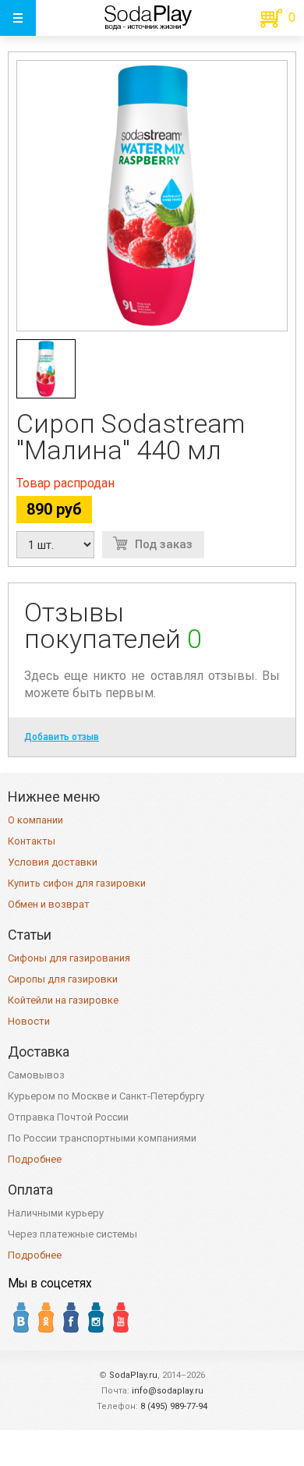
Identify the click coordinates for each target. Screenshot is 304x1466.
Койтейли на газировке (63, 1000)
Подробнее (35, 1159)
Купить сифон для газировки (77, 883)
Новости (29, 1021)
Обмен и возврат (49, 904)
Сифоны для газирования (69, 958)
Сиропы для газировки (63, 979)
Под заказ (164, 544)
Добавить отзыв (61, 736)
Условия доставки (52, 862)
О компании (35, 820)
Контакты (31, 841)
